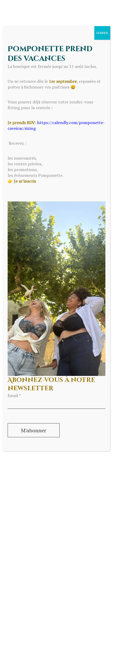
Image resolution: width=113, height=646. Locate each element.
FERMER (102, 33)
